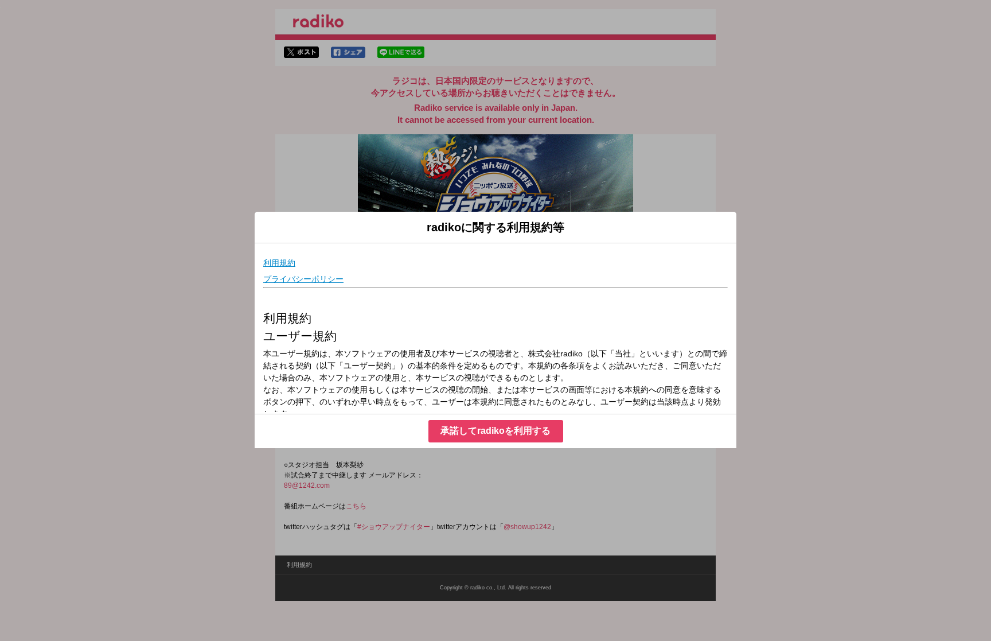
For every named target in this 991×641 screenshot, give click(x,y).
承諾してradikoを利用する (495, 431)
